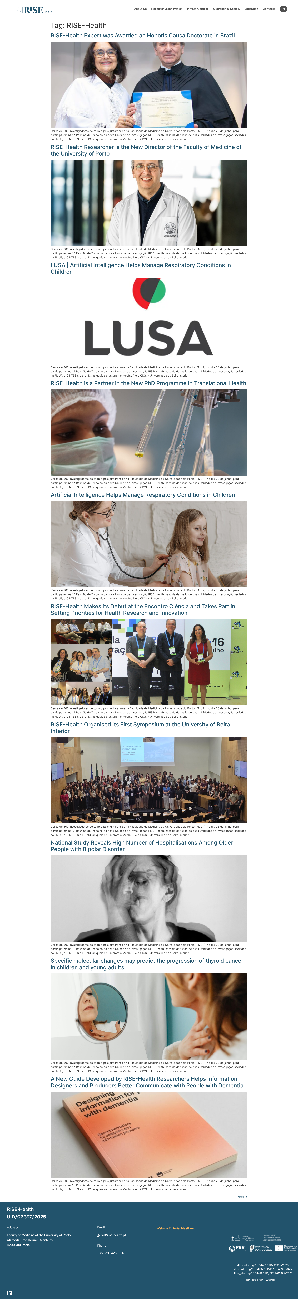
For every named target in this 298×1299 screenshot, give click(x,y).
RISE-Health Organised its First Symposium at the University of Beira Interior (140, 727)
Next (242, 1196)
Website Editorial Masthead (176, 1228)
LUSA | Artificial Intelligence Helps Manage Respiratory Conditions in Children (141, 268)
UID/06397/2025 (26, 1217)
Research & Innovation (167, 9)
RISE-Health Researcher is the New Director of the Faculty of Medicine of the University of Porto (146, 150)
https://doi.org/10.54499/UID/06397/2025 (262, 1265)
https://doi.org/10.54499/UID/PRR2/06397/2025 (262, 1273)
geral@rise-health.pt (111, 1235)
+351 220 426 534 (110, 1253)
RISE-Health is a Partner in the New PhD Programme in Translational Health (148, 383)
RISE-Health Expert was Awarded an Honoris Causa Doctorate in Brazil (143, 35)
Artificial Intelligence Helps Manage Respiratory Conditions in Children (143, 494)
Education (251, 9)
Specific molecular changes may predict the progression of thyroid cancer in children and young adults (147, 964)
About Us (140, 9)
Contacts (269, 9)
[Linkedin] (9, 1293)
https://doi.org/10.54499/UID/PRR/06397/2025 (262, 1269)
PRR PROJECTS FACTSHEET (262, 1280)
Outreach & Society (226, 9)
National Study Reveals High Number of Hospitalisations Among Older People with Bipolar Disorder (142, 845)
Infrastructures (198, 9)
